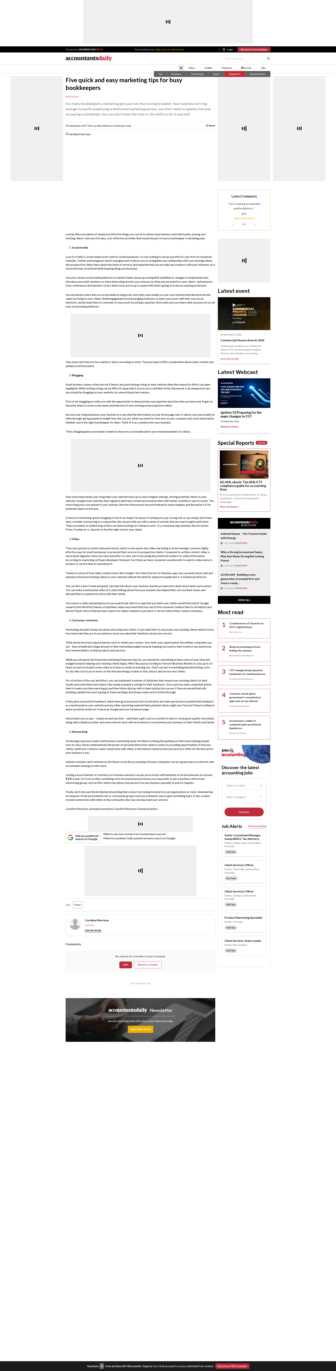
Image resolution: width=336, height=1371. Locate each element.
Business (176, 74)
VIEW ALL (244, 600)
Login (230, 49)
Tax (160, 74)
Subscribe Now (140, 1029)
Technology (197, 74)
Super (216, 74)
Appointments (258, 74)
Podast (77, 904)
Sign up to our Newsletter (170, 49)
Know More (93, 930)
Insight (208, 68)
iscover (247, 68)
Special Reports (241, 443)
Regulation (235, 74)
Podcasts (227, 68)
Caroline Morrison (102, 125)
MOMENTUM (91, 49)
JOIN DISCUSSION (244, 218)
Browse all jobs (257, 826)
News (192, 68)
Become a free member (254, 49)
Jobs (263, 68)
